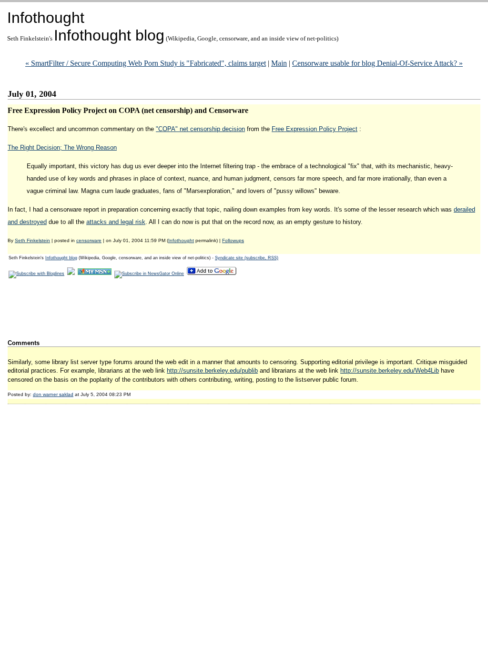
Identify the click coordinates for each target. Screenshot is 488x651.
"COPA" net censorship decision (200, 128)
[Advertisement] (181, 308)
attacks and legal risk (115, 221)
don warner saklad (53, 394)
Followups (233, 240)
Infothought (45, 17)
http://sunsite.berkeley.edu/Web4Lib (389, 370)
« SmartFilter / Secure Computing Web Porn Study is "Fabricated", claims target (145, 63)
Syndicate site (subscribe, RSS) (246, 257)
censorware (89, 240)
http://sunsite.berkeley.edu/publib (212, 370)
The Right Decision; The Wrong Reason (62, 147)
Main (279, 63)
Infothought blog (109, 35)
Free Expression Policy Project (314, 128)
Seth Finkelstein (32, 240)
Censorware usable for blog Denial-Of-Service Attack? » (377, 63)
